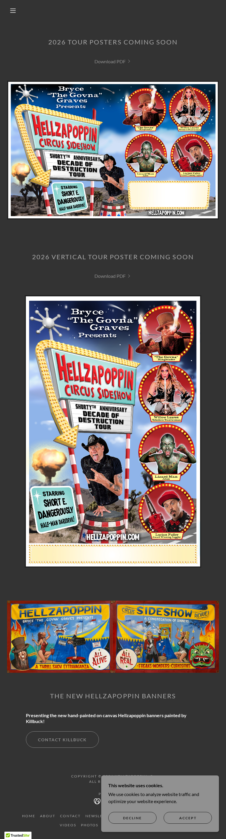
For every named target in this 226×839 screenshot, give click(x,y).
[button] (13, 10)
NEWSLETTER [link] (99, 816)
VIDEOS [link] (68, 825)
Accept (188, 818)
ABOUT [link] (47, 816)
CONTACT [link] (70, 816)
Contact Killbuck (62, 739)
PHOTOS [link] (89, 825)
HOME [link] (28, 816)
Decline (132, 818)
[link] (113, 61)
